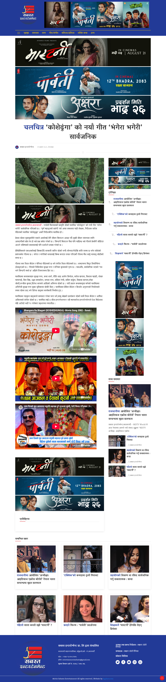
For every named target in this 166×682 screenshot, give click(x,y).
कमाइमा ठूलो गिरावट (132, 214)
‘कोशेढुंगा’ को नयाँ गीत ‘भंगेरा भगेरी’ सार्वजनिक (83, 133)
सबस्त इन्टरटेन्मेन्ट (27, 147)
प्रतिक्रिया (24, 519)
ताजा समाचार (114, 379)
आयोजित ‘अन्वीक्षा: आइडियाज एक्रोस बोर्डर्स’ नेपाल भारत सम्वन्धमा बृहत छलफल (129, 202)
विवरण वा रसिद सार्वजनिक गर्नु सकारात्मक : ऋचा (130, 224)
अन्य (92, 33)
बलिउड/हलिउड (68, 33)
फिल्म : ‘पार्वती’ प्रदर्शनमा (132, 244)
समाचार (35, 33)
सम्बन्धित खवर (21, 538)
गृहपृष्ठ (26, 33)
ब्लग (44, 33)
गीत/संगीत (53, 33)
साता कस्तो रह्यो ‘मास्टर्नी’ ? (132, 235)
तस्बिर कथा (82, 33)
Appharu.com (108, 679)
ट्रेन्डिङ (112, 192)
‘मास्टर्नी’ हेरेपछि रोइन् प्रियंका (132, 253)
